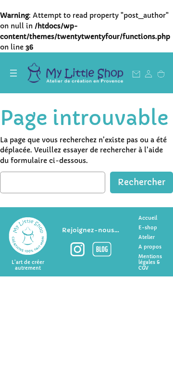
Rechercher (141, 182)
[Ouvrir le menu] (13, 73)
